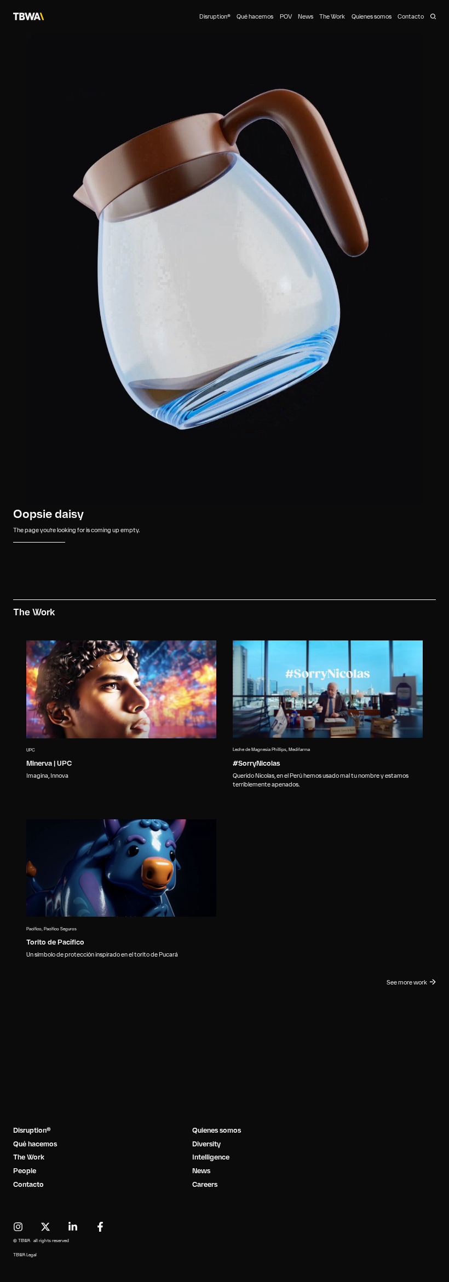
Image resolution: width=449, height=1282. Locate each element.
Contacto (411, 16)
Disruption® (215, 16)
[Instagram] (18, 1227)
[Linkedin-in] (73, 1227)
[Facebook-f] (100, 1227)
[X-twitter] (45, 1227)
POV (286, 16)
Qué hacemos (255, 16)
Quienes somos (372, 16)
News (305, 16)
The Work (332, 16)
